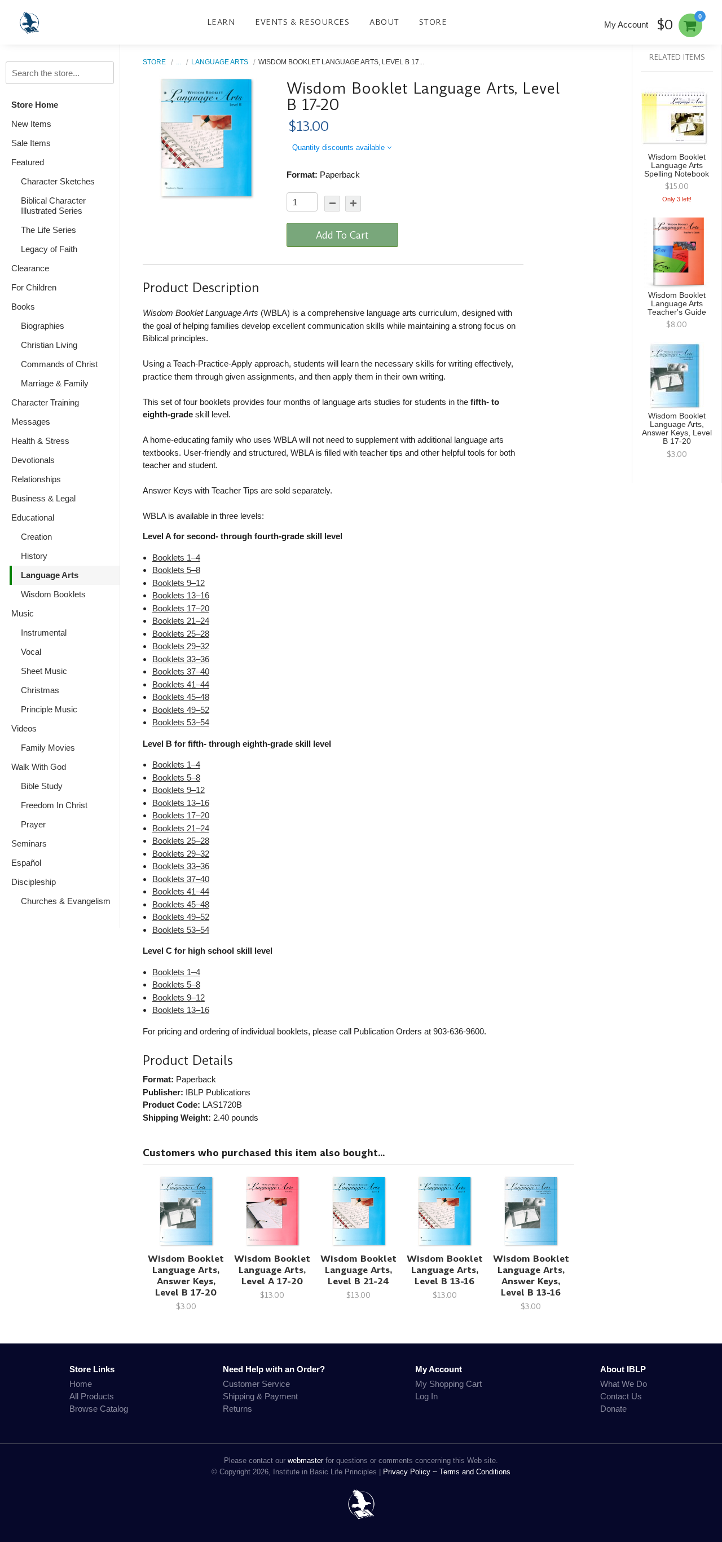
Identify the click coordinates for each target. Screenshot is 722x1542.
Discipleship (33, 882)
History (34, 556)
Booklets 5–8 (176, 570)
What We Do (623, 1384)
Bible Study (42, 786)
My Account (626, 24)
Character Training (45, 402)
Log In (426, 1396)
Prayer (33, 824)
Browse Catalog (98, 1408)
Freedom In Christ (54, 805)
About (384, 22)
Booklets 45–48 (180, 697)
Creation (36, 536)
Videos (24, 728)
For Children (33, 287)
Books (23, 306)
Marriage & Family (55, 383)
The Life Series (48, 230)
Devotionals (33, 460)
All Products (91, 1396)
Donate (613, 1408)
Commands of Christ (59, 364)
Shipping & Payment (260, 1396)
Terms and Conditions (474, 1472)
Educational (32, 517)
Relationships (36, 479)
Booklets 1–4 (176, 557)
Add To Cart (342, 235)
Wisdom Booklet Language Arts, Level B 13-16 (445, 1270)
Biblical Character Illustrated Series (53, 205)
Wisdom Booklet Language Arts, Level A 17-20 (272, 1270)
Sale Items (31, 143)
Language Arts (49, 575)
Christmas (40, 690)
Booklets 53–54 (180, 722)
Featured (27, 162)
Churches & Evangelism (66, 901)
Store (433, 22)
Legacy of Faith (49, 249)
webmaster (305, 1460)
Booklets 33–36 (180, 659)
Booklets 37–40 (180, 671)
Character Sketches (58, 181)
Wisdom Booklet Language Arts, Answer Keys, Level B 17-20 (186, 1275)
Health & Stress (40, 441)
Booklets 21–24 (180, 620)
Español (26, 862)
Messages (30, 421)
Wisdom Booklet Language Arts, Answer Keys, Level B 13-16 (531, 1275)
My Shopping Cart (448, 1384)
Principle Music (49, 709)
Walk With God (38, 767)
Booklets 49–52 (180, 710)
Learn (221, 22)
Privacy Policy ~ (411, 1472)
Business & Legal (43, 498)
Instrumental (44, 632)
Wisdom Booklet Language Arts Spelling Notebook (676, 165)
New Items (31, 124)
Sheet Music (44, 671)
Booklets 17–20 (180, 608)
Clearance (30, 268)
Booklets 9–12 (178, 583)
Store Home (34, 104)
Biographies (42, 326)
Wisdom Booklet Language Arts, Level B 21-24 (358, 1270)
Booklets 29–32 (180, 646)
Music (22, 613)
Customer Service (256, 1384)
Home (80, 1384)
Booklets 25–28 (180, 633)
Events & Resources (302, 22)
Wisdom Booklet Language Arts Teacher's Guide (677, 303)
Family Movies (48, 747)
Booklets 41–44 (180, 684)
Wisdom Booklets (53, 594)
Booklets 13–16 (180, 595)
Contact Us (621, 1396)
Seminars (29, 843)
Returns (237, 1408)
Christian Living (49, 345)
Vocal (31, 652)
